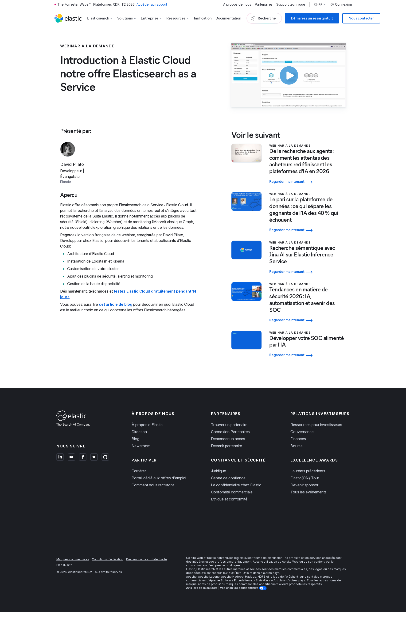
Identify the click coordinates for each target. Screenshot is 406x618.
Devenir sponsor (304, 485)
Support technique (290, 4)
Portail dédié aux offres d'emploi (159, 478)
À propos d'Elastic (147, 424)
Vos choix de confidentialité (239, 588)
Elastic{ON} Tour (304, 478)
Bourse (296, 445)
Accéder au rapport (152, 4)
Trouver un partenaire (229, 424)
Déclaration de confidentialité (146, 559)
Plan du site (64, 565)
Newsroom (141, 445)
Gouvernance (302, 431)
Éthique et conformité (229, 499)
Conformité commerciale (232, 492)
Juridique (218, 471)
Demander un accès (228, 438)
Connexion (343, 4)
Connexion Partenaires (230, 431)
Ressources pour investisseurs (316, 424)
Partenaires (264, 4)
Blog (135, 438)
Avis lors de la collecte (202, 588)
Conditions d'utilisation (107, 559)
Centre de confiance (228, 478)
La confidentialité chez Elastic (236, 485)
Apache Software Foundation (229, 580)
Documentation (228, 18)
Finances (298, 438)
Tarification (202, 18)
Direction (139, 431)
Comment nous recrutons (153, 485)
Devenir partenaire (226, 445)
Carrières (139, 471)
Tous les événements (308, 492)
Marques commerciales (72, 559)
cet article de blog (115, 304)
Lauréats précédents (307, 471)
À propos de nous (237, 4)
